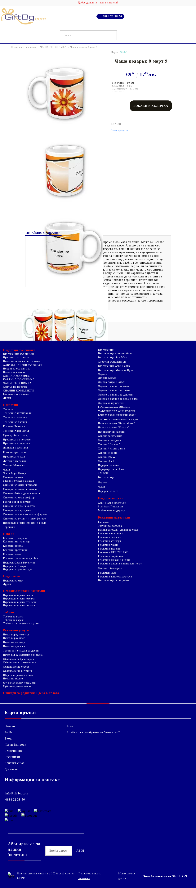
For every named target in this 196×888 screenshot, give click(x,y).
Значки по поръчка (110, 525)
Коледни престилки (15, 550)
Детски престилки (14, 461)
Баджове (103, 522)
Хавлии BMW (106, 457)
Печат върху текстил (16, 634)
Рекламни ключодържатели (115, 576)
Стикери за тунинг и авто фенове (24, 518)
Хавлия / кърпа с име (111, 448)
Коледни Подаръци (15, 538)
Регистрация (14, 750)
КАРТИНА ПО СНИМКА (19, 379)
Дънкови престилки (15, 447)
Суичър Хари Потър (15, 435)
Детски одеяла (107, 377)
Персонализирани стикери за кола (24, 522)
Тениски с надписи (15, 417)
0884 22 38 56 (112, 16)
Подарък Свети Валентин (19, 562)
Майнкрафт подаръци (111, 510)
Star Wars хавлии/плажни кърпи (118, 419)
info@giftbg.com (16, 793)
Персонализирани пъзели (19, 605)
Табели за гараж (13, 620)
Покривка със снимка (16, 368)
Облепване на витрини (17, 670)
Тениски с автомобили (17, 413)
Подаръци (10, 404)
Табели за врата (13, 616)
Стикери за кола (13, 477)
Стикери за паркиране (17, 510)
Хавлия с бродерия (110, 568)
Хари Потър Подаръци (112, 502)
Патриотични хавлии (111, 431)
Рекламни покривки (110, 533)
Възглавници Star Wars (112, 357)
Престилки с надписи (16, 443)
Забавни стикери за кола (18, 480)
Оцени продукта (119, 130)
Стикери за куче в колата (19, 506)
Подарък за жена (108, 465)
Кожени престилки (15, 452)
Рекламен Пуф (107, 572)
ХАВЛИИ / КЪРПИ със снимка (22, 365)
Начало (10, 726)
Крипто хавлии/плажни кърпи (117, 414)
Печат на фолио (13, 678)
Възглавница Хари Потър (114, 365)
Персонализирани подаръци (24, 590)
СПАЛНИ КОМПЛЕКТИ (18, 390)
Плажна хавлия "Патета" (113, 427)
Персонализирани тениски (20, 602)
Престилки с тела (14, 456)
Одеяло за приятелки (111, 403)
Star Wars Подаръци (110, 506)
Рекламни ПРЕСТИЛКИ (113, 552)
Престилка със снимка (17, 357)
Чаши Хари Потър (14, 473)
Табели (8, 612)
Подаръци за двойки (111, 469)
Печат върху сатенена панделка (22, 654)
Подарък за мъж (13, 580)
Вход (8, 738)
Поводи (8, 533)
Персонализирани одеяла (19, 598)
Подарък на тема (110, 498)
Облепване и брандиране (19, 659)
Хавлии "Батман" (109, 444)
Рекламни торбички (110, 556)
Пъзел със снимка (14, 372)
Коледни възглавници (17, 541)
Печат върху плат (14, 638)
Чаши (6, 469)
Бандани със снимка (16, 394)
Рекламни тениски (109, 537)
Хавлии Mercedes (13, 465)
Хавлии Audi (106, 461)
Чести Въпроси (15, 744)
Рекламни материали (114, 517)
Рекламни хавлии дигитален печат (120, 563)
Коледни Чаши (12, 554)
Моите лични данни (126, 876)
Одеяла (102, 374)
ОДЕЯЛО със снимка (16, 375)
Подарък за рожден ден (18, 569)
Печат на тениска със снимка (21, 361)
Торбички (9, 527)
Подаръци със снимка (23, 47)
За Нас (9, 732)
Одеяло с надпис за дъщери (115, 394)
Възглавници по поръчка (114, 580)
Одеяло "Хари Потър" (111, 382)
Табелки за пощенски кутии (21, 623)
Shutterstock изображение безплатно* (93, 732)
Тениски (8, 409)
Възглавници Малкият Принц (117, 370)
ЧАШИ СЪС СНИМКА (53, 47)
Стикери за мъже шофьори (20, 489)
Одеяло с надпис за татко (114, 390)
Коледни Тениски (14, 426)
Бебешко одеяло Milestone (114, 407)
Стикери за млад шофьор (19, 497)
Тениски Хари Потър (16, 430)
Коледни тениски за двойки (20, 558)
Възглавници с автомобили (115, 353)
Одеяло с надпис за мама (114, 386)
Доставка (11, 769)
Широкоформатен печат (18, 675)
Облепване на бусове (16, 666)
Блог (70, 726)
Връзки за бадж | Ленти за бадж (118, 529)
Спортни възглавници (112, 361)
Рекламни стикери (109, 541)
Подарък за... (13, 576)
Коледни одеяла (13, 545)
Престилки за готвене (17, 439)
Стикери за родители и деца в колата (31, 693)
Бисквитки (12, 756)
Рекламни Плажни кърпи (114, 560)
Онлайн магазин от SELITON (165, 876)
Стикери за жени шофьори (20, 485)
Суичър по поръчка (15, 386)
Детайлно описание (43, 233)
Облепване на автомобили (19, 662)
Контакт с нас (14, 763)
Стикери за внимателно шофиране (25, 514)
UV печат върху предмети (19, 682)
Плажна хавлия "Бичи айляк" (116, 423)
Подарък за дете (108, 491)
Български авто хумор (17, 501)
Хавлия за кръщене (110, 436)
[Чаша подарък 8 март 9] (64, 131)
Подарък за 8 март (14, 566)
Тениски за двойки (15, 422)
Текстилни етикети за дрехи (21, 650)
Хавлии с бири (107, 452)
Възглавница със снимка (18, 353)
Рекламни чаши (108, 544)
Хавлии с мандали (109, 440)
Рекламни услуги (16, 630)
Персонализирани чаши (18, 595)
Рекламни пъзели (109, 548)
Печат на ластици (14, 642)
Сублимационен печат (17, 686)
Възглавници (106, 349)
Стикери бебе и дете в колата (21, 493)
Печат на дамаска (14, 646)
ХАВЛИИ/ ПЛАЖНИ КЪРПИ (116, 411)
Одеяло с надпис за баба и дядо (118, 398)
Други (7, 397)
